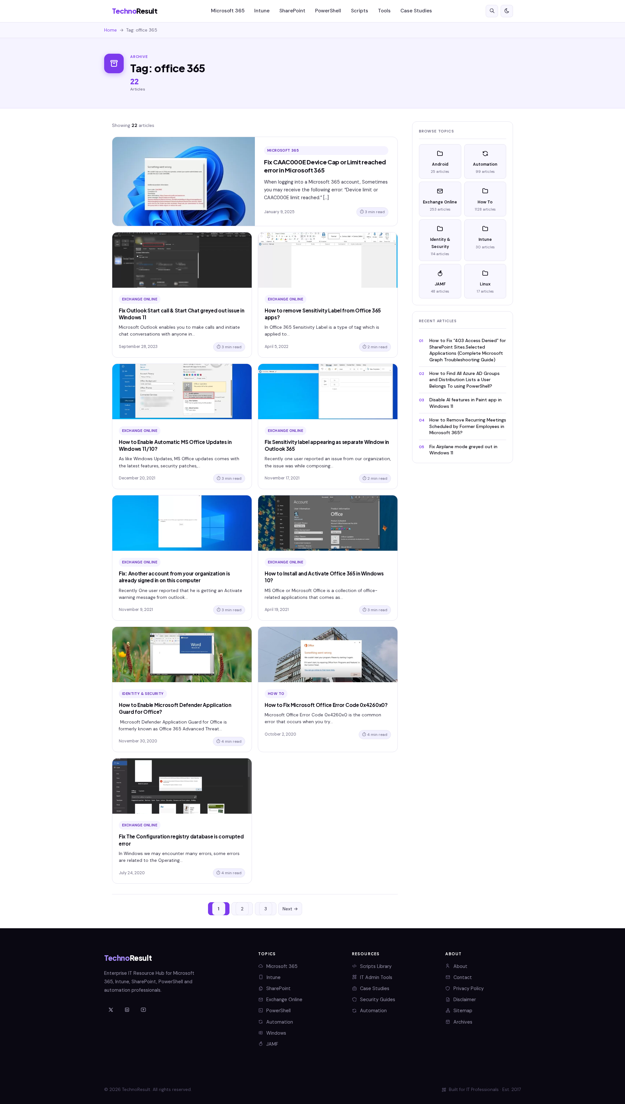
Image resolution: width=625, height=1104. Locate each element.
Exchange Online (284, 999)
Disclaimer (464, 999)
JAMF (272, 1044)
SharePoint (292, 10)
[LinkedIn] (126, 1010)
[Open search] (492, 11)
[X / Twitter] (110, 1010)
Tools (384, 10)
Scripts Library (376, 966)
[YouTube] (143, 1010)
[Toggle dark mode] (507, 11)
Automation (279, 1022)
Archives (462, 1022)
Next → (290, 909)
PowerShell (328, 10)
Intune (262, 10)
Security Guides (377, 999)
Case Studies (416, 10)
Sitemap (462, 1011)
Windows (276, 1033)
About (460, 966)
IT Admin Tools (376, 977)
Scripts (359, 10)
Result (134, 11)
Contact (462, 977)
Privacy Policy (468, 988)
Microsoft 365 (227, 10)
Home (110, 30)
